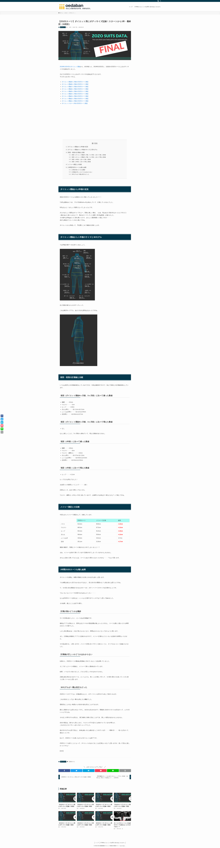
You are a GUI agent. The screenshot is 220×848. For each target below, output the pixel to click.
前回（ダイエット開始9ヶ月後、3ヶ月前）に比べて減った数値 (89, 154)
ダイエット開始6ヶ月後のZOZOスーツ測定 (75, 89)
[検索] (160, 1)
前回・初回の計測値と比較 (76, 152)
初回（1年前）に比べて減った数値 (81, 159)
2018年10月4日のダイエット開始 (70, 66)
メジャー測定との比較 (75, 164)
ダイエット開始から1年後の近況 (78, 146)
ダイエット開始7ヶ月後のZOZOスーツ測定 (75, 86)
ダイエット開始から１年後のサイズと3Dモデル (82, 149)
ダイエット (62, 27)
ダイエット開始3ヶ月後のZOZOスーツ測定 (75, 96)
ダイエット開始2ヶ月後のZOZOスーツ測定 (75, 98)
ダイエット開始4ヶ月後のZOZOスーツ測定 (75, 94)
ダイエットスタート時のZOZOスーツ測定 (75, 103)
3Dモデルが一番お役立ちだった (80, 174)
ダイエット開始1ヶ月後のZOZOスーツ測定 (75, 101)
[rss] (158, 1)
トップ (97, 842)
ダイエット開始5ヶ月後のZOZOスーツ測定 (75, 91)
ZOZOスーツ (72, 761)
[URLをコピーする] (125, 770)
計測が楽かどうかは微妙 (78, 169)
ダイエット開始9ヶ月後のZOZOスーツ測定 (75, 82)
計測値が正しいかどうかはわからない (82, 172)
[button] (64, 770)
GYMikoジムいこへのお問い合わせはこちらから (112, 842)
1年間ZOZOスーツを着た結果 (77, 167)
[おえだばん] (74, 6)
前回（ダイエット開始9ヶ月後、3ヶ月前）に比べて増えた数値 (89, 157)
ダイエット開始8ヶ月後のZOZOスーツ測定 (75, 84)
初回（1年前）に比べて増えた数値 (81, 161)
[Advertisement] (95, 122)
